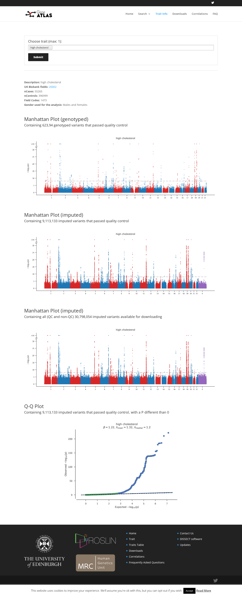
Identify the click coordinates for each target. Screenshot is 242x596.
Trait (132, 539)
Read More (203, 590)
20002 (53, 87)
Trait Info (162, 14)
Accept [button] (189, 590)
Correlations (200, 14)
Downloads (179, 14)
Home (129, 14)
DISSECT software (191, 539)
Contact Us (187, 533)
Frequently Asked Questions (146, 562)
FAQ (215, 14)
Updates (185, 545)
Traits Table (136, 545)
